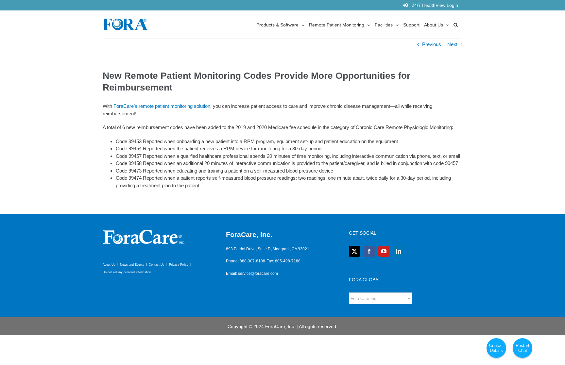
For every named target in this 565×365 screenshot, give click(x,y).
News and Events (132, 264)
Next (452, 44)
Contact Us (156, 264)
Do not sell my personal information (127, 272)
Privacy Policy (178, 264)
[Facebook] (369, 251)
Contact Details (496, 348)
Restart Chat (522, 348)
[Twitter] (354, 251)
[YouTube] (383, 251)
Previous (431, 44)
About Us (109, 264)
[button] (456, 24)
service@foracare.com (258, 273)
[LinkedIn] (398, 251)
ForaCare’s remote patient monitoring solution (161, 106)
